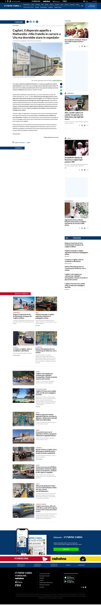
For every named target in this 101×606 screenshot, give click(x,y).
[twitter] (5, 1)
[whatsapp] (10, 1)
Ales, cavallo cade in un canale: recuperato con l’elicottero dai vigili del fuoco (74, 116)
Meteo (77, 4)
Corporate (41, 587)
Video (32, 4)
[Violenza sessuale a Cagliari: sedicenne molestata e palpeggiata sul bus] (46, 304)
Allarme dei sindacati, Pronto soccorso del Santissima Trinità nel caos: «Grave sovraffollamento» (46, 488)
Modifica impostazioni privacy (46, 582)
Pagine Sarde (81, 565)
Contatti (41, 580)
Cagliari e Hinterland (19, 142)
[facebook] (8, 1)
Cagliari (19, 22)
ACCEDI (94, 1)
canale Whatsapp (57, 80)
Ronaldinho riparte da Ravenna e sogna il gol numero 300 (73, 159)
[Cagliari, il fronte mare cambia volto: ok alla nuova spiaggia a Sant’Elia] (23, 395)
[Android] (75, 581)
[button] (27, 22)
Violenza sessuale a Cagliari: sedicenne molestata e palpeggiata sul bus (76, 252)
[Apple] (75, 577)
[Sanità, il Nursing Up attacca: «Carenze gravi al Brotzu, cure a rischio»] (46, 338)
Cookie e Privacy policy (44, 573)
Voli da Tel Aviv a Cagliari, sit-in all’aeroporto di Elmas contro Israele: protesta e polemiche (46, 451)
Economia (57, 4)
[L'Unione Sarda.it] (12, 6)
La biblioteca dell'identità (54, 565)
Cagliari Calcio (57, 7)
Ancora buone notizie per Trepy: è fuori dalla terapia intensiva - (76, 40)
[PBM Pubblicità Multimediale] (65, 1)
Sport (62, 4)
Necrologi (72, 4)
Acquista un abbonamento (37, 565)
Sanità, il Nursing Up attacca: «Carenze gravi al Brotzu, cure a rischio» (75, 268)
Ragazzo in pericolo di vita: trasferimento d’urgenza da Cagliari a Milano (74, 244)
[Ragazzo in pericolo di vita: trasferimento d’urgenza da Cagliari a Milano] (24, 304)
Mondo (46, 4)
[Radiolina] (46, 1)
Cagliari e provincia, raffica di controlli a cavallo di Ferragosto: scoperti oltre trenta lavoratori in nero (46, 508)
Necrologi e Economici (44, 575)
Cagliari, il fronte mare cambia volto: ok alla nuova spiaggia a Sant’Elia (75, 285)
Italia (42, 4)
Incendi (37, 7)
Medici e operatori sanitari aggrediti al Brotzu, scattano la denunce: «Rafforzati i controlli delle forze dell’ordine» (46, 417)
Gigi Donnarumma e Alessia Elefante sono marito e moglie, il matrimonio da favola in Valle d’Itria (75, 222)
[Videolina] (36, 1)
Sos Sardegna (43, 7)
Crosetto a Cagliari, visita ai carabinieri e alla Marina (74, 260)
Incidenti (50, 7)
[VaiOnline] (56, 1)
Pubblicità (41, 578)
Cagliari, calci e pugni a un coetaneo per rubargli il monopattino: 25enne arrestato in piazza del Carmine (76, 276)
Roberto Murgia (68, 263)
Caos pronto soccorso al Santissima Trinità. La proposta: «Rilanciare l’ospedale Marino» (46, 433)
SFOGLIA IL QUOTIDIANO (91, 6)
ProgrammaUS (26, 4)
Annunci (67, 4)
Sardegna (37, 4)
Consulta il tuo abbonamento (21, 565)
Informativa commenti (44, 584)
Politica (51, 4)
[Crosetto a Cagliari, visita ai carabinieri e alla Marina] (24, 338)
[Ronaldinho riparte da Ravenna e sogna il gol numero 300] (76, 148)
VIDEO (67, 43)
